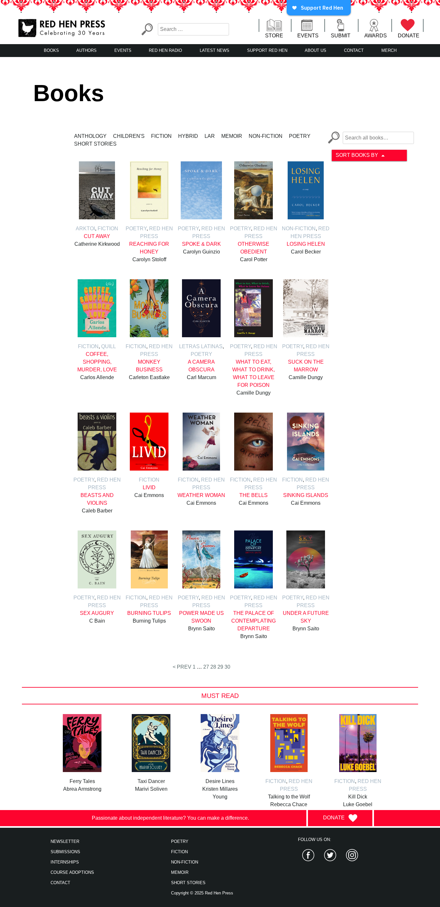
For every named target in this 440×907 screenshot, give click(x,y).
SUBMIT (340, 35)
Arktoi (85, 228)
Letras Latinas (201, 346)
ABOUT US (315, 50)
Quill (108, 346)
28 (213, 667)
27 (206, 667)
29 (220, 667)
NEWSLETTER (65, 841)
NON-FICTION (184, 862)
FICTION (179, 851)
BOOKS (51, 50)
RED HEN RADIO (165, 50)
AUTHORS (86, 50)
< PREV (182, 667)
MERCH (389, 50)
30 (227, 667)
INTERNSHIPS (65, 862)
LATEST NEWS (214, 50)
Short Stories (95, 144)
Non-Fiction (265, 136)
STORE (274, 35)
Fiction (161, 136)
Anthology (90, 136)
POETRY (179, 841)
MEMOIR (179, 872)
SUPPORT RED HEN (267, 50)
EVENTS (308, 35)
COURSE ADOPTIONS (72, 872)
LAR (210, 136)
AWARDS (375, 35)
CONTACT (354, 50)
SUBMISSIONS (65, 851)
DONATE (408, 35)
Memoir (231, 136)
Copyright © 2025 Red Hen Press (202, 893)
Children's (129, 136)
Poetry (300, 136)
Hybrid (188, 136)
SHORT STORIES (188, 882)
